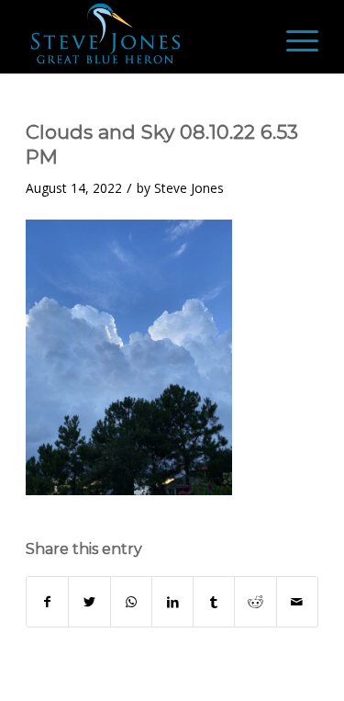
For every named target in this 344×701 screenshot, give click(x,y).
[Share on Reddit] (255, 602)
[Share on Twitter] (89, 602)
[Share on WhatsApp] (131, 602)
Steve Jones (189, 188)
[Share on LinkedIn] (172, 602)
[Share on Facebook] (47, 602)
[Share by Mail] (297, 602)
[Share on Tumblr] (214, 602)
